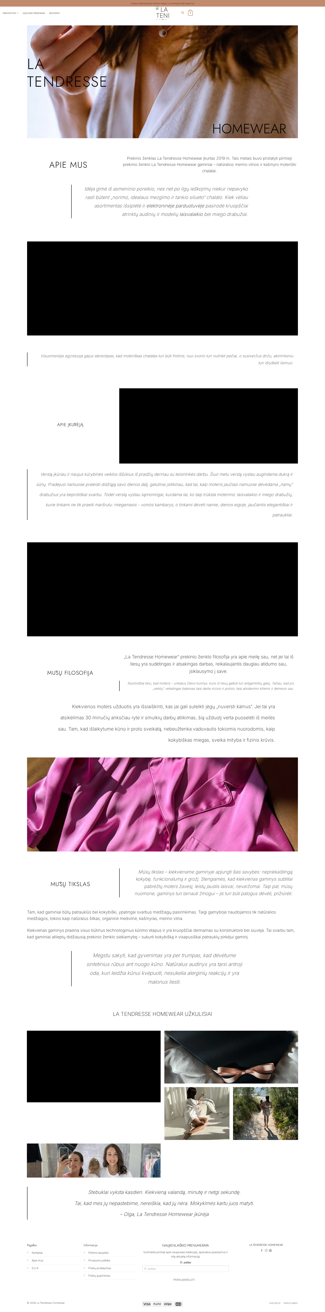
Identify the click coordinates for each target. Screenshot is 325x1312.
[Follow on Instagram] (266, 1250)
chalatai (209, 170)
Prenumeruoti (184, 1279)
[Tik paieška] (182, 12)
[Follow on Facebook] (261, 1250)
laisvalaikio (191, 214)
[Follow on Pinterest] (270, 1250)
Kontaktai (54, 13)
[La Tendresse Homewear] (163, 13)
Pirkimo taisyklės (98, 1252)
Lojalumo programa (34, 13)
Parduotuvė (9, 13)
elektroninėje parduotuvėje (175, 206)
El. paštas (185, 1262)
